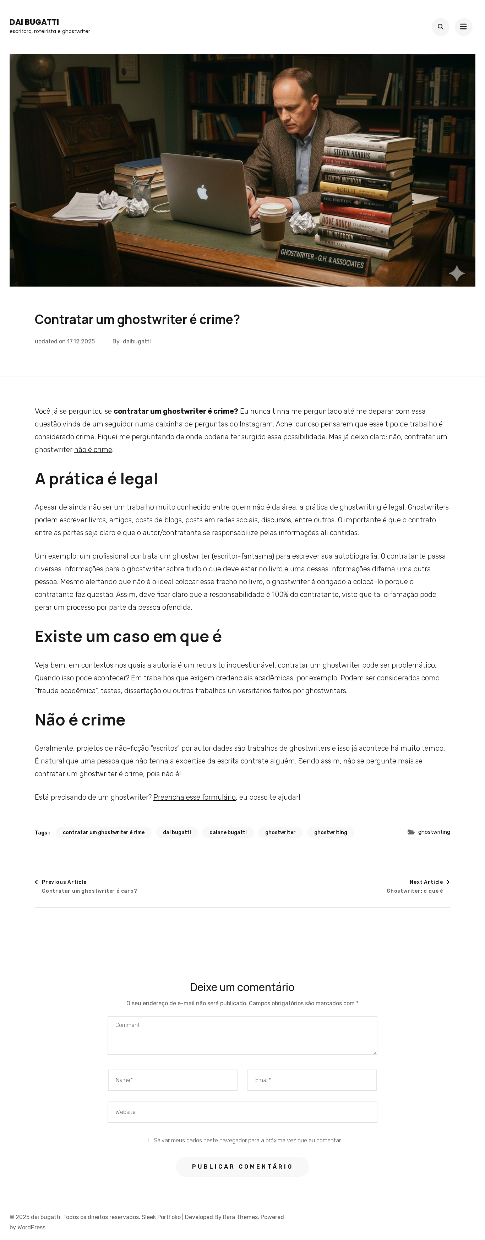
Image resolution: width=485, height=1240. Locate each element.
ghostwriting (330, 833)
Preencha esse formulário (194, 797)
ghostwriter (280, 833)
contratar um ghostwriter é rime (104, 833)
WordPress (31, 1227)
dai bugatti (34, 22)
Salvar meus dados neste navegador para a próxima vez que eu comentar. (248, 1140)
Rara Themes (240, 1217)
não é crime (93, 449)
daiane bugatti (228, 833)
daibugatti (137, 341)
